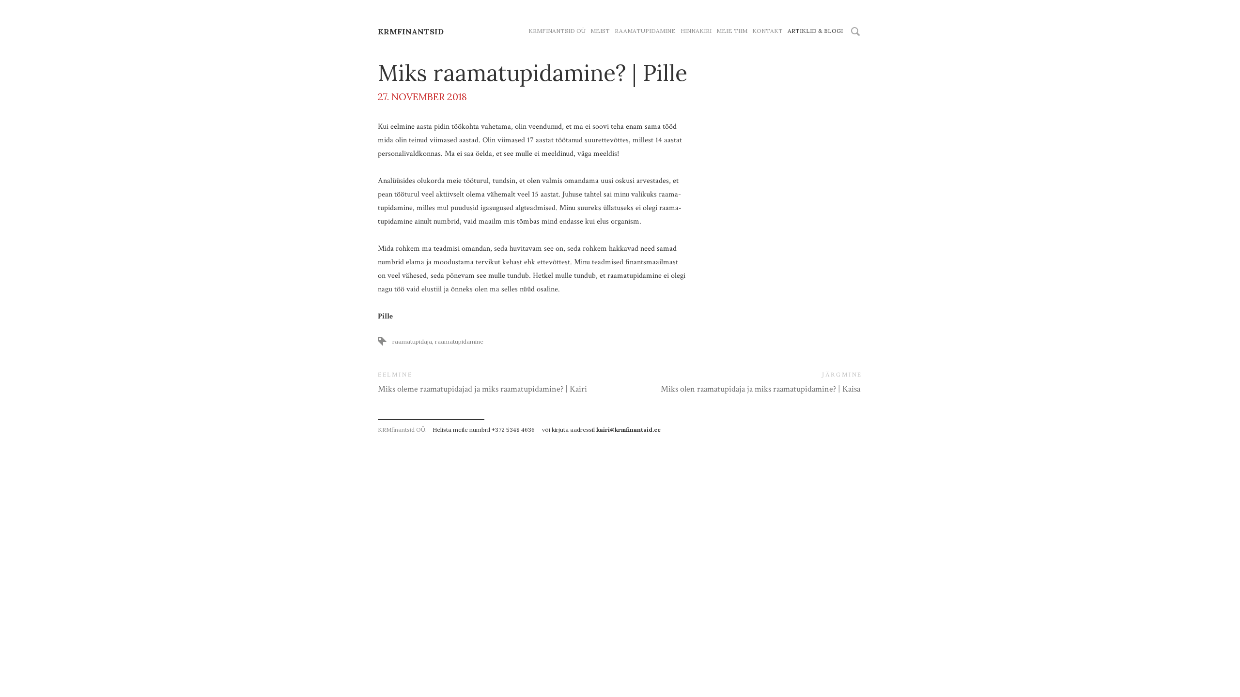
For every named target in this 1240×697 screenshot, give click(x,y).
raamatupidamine (459, 341)
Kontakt (767, 31)
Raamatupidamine (645, 31)
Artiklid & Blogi (815, 31)
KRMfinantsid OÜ (557, 31)
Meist (600, 31)
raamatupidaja (412, 341)
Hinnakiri (696, 31)
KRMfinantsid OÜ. (402, 429)
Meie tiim (731, 31)
